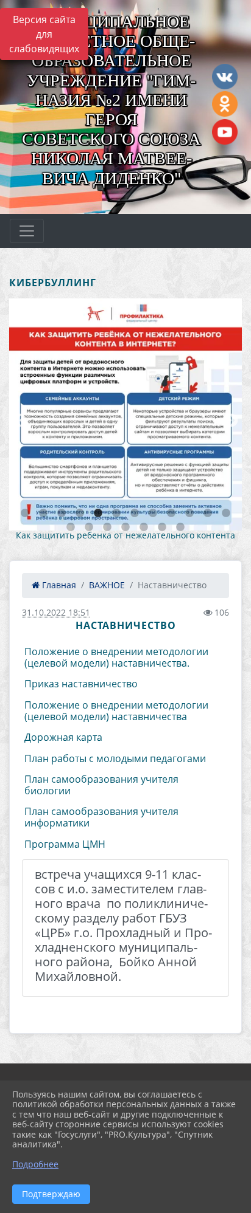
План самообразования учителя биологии (101, 784)
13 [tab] (71, 527)
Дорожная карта (63, 737)
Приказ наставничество (81, 683)
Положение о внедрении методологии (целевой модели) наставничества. (116, 657)
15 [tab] (107, 527)
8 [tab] (153, 513)
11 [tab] (208, 513)
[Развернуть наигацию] (27, 231)
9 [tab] (171, 513)
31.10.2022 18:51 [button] (56, 612)
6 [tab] (116, 513)
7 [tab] (135, 513)
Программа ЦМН (64, 844)
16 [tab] (125, 527)
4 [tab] (80, 513)
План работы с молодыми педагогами (115, 758)
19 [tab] (180, 527)
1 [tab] (25, 513)
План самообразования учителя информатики (101, 817)
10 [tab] (189, 513)
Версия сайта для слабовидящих (44, 34)
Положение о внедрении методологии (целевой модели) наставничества (116, 710)
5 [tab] (98, 513)
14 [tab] (89, 527)
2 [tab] (43, 513)
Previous (18, 419)
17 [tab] (144, 527)
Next (230, 419)
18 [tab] (162, 527)
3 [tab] (61, 513)
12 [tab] (226, 513)
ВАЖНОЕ (107, 585)
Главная (58, 585)
